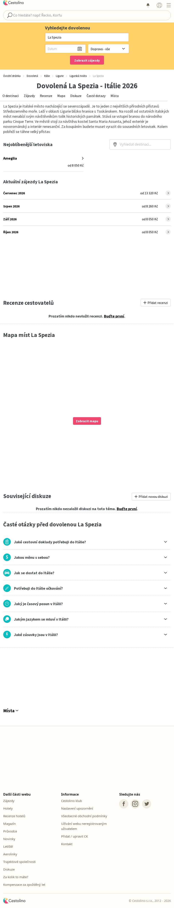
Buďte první (114, 316)
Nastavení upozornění (77, 808)
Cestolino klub (71, 801)
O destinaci (11, 96)
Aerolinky (10, 854)
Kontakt (66, 844)
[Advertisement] (87, 267)
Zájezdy (29, 96)
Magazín (9, 823)
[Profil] (159, 5)
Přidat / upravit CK (74, 836)
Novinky (9, 839)
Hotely (8, 808)
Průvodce (10, 831)
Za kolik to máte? (15, 877)
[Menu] (168, 5)
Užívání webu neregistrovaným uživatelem (84, 826)
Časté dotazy (96, 96)
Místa (115, 96)
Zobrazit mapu (87, 421)
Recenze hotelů (14, 816)
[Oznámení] (148, 5)
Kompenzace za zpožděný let (24, 884)
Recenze (46, 96)
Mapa (61, 96)
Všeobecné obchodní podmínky (84, 816)
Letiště (8, 846)
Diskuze (75, 96)
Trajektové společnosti (19, 862)
